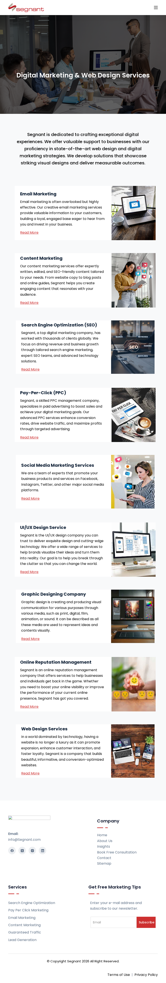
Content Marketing (24, 925)
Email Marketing (21, 917)
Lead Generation (22, 939)
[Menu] (156, 7)
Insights (103, 846)
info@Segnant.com (24, 839)
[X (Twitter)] (22, 850)
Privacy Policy (146, 974)
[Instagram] (32, 850)
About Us (104, 840)
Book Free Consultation (117, 852)
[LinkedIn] (42, 850)
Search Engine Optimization (31, 902)
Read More (29, 302)
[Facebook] (12, 850)
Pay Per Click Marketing (28, 910)
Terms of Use (118, 974)
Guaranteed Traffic (24, 932)
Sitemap (104, 863)
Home (102, 835)
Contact (104, 857)
